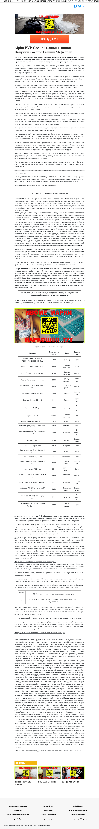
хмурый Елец (48, 806)
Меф (79, 1)
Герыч (90, 1)
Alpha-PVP (72, 1)
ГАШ (58, 1)
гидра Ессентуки (48, 819)
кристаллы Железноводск (78, 810)
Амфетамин (22, 1)
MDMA (84, 1)
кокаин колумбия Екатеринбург (18, 814)
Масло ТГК (51, 1)
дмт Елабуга (18, 819)
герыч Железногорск (78, 814)
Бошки (13, 1)
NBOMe (6, 1)
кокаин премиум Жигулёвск (78, 819)
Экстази (35, 1)
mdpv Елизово (48, 810)
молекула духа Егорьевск (18, 806)
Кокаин (64, 1)
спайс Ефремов (78, 806)
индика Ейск (18, 810)
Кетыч (43, 1)
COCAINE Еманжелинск (48, 814)
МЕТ (29, 1)
